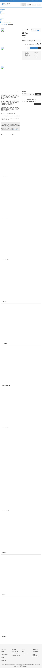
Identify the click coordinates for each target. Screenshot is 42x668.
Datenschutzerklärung (4, 654)
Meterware (24, 40)
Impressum (2, 657)
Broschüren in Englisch (36, 651)
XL (0, 12)
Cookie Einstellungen (4, 660)
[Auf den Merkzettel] (39, 48)
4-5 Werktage (37, 30)
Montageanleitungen (36, 656)
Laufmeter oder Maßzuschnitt (35, 655)
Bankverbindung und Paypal (16, 655)
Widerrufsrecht (3, 658)
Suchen (23, 4)
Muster (33, 40)
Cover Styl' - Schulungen (15, 651)
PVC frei (1, 10)
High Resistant (2, 13)
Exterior (1, 11)
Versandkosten (31, 44)
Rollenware (29, 40)
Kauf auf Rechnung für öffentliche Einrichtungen (15, 653)
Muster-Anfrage (15, 129)
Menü (1, 8)
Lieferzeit (2, 651)
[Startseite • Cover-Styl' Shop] (5, 4)
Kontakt (23, 651)
